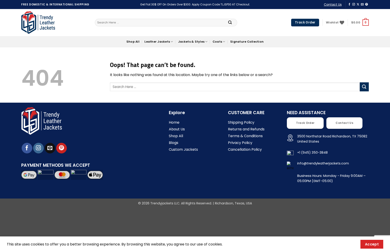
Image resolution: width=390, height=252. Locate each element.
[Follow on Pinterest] (366, 4)
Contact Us (333, 4)
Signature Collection (247, 42)
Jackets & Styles (191, 42)
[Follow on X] (358, 4)
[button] (360, 22)
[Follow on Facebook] (349, 4)
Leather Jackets (157, 42)
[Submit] (230, 22)
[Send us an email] (362, 4)
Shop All (132, 42)
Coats (217, 42)
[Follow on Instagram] (353, 4)
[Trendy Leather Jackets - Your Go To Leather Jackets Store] (38, 22)
